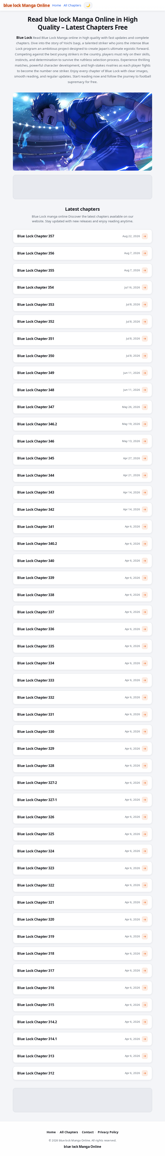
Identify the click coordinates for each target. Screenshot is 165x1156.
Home (56, 5)
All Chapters (72, 5)
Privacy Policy (108, 1132)
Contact (88, 1132)
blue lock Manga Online (26, 5)
